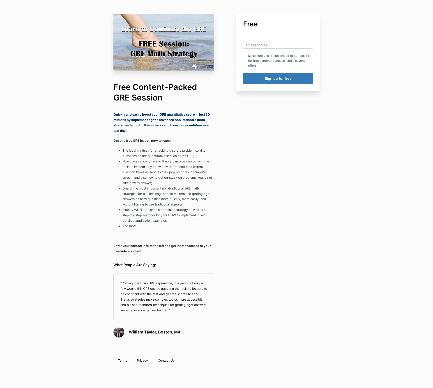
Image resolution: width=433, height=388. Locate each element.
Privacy (142, 360)
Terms (122, 360)
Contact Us (166, 360)
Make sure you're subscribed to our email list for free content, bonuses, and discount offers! (280, 60)
